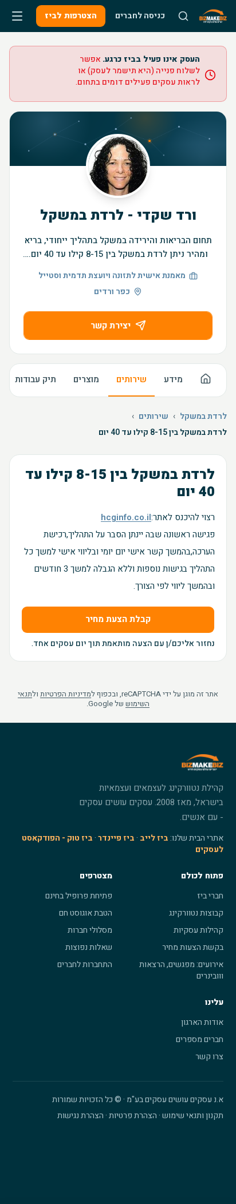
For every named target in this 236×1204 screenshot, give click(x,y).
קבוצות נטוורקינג (196, 913)
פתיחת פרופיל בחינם (78, 896)
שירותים (131, 379)
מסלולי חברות (90, 930)
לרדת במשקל (203, 416)
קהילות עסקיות (198, 930)
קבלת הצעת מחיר (118, 619)
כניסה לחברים (140, 16)
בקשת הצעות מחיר (192, 947)
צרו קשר (209, 1057)
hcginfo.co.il (126, 517)
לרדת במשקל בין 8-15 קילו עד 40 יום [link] (163, 432)
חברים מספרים (199, 1039)
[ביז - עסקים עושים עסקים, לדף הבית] (213, 16)
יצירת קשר (111, 325)
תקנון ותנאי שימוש (192, 1116)
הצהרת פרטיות (133, 1116)
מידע (173, 379)
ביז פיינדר (116, 838)
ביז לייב (154, 838)
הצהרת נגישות (80, 1116)
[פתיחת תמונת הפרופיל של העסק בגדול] (118, 166)
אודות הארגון (202, 1022)
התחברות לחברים (84, 965)
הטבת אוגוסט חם (85, 913)
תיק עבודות (35, 379)
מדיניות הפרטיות (65, 693)
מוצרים (86, 379)
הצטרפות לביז (71, 16)
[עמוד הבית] (205, 380)
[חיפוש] (183, 16)
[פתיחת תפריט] (17, 16)
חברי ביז (210, 896)
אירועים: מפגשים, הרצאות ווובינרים (181, 970)
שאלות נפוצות (88, 947)
